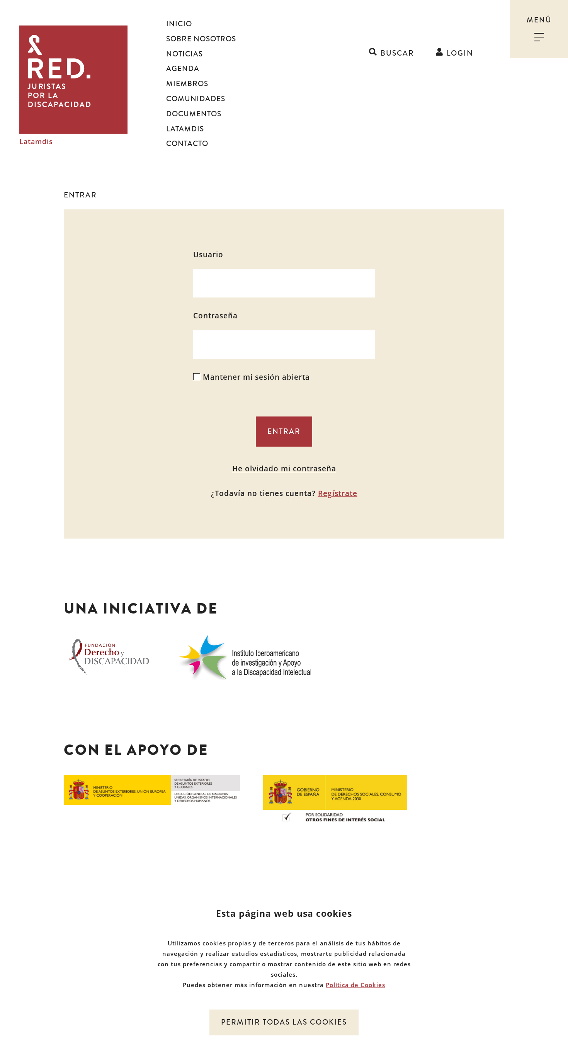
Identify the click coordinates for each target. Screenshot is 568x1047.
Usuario (208, 255)
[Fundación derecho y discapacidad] (109, 656)
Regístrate (337, 493)
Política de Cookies (355, 985)
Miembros (187, 83)
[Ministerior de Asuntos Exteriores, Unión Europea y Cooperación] (152, 789)
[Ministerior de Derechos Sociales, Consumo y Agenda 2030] (335, 797)
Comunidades (195, 98)
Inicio (179, 24)
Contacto (187, 143)
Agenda (182, 68)
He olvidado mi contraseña (284, 469)
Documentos (193, 114)
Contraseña (215, 316)
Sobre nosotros (201, 39)
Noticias (184, 54)
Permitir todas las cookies (284, 1022)
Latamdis (36, 142)
